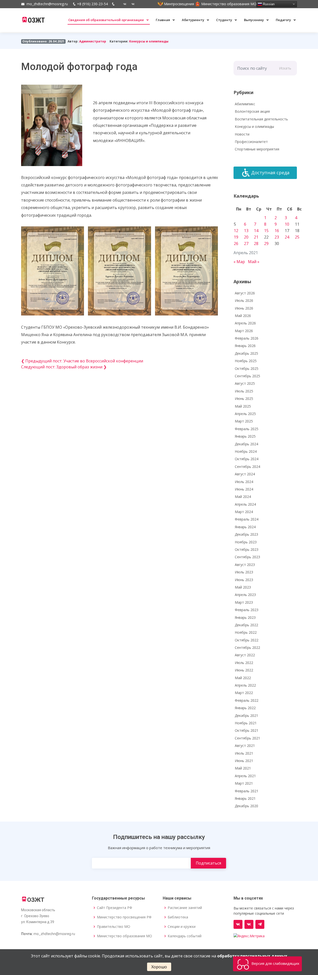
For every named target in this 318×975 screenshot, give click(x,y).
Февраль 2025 (246, 428)
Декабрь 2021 (246, 715)
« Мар (239, 261)
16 (277, 230)
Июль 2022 (244, 662)
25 (297, 237)
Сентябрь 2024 (247, 466)
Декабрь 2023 (246, 534)
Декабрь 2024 (246, 444)
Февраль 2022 (246, 700)
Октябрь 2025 (246, 368)
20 (246, 237)
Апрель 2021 (245, 775)
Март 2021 (244, 783)
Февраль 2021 (246, 791)
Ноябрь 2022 (246, 632)
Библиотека (178, 917)
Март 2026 (244, 330)
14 (256, 230)
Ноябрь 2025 (246, 360)
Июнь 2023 (244, 579)
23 (277, 237)
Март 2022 (244, 692)
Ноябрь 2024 (246, 451)
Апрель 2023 (245, 594)
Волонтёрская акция (252, 111)
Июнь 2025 (244, 398)
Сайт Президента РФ (114, 907)
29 (266, 243)
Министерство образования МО (124, 936)
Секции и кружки (182, 926)
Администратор (92, 41)
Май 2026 (243, 315)
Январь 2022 (245, 707)
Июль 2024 (244, 481)
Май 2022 (243, 677)
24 (287, 237)
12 (236, 230)
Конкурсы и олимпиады (148, 41)
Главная (163, 20)
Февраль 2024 (246, 519)
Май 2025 (243, 406)
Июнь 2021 (244, 760)
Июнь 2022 (244, 670)
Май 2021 (243, 768)
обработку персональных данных (252, 956)
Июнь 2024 (244, 489)
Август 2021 (245, 745)
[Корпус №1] (248, 924)
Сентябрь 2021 (247, 738)
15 (266, 230)
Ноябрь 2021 (246, 723)
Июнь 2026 (244, 308)
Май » (253, 261)
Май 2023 (243, 587)
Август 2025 (245, 383)
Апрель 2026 (245, 323)
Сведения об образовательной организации (106, 20)
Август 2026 (245, 293)
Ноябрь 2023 (246, 542)
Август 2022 (245, 655)
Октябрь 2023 (246, 549)
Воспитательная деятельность (261, 119)
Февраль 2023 (246, 609)
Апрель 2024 (245, 504)
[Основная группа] (238, 924)
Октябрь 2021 (246, 730)
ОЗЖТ (36, 20)
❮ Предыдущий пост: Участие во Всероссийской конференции (82, 361)
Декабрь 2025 (246, 353)
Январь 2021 (245, 798)
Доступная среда (270, 172)
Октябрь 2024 (246, 458)
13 (246, 230)
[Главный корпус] (122, 4)
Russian (268, 4)
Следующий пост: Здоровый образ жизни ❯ (64, 367)
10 (287, 224)
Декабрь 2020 (246, 805)
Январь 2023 (245, 617)
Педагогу (284, 20)
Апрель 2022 (245, 685)
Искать (285, 68)
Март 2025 (244, 421)
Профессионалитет (251, 141)
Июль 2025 (244, 391)
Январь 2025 (245, 436)
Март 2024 (244, 511)
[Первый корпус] (131, 4)
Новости (242, 134)
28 (256, 243)
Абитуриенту (193, 20)
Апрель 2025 (245, 413)
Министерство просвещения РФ (124, 917)
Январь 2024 (245, 526)
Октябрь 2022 (246, 640)
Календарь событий (184, 936)
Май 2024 (243, 496)
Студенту (224, 20)
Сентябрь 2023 (247, 557)
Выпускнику (254, 20)
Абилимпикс (245, 104)
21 (256, 237)
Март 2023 (244, 602)
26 (236, 243)
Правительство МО (113, 926)
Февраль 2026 (246, 338)
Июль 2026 (244, 300)
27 (246, 243)
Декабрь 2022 (246, 625)
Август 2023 (245, 564)
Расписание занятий (185, 907)
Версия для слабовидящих (274, 963)
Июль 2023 (244, 572)
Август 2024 (245, 474)
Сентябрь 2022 (247, 647)
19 (236, 237)
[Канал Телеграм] (259, 924)
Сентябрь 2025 (247, 376)
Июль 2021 (244, 753)
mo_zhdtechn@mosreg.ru (47, 3)
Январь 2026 (245, 345)
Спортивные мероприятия (257, 149)
